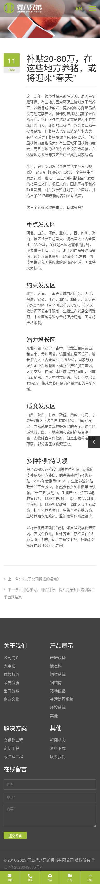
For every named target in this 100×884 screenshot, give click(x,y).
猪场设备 (58, 691)
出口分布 (11, 691)
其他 (54, 715)
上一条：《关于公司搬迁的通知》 (34, 578)
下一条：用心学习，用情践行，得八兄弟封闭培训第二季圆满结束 (49, 593)
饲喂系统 (58, 674)
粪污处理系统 (61, 699)
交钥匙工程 (13, 740)
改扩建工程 (13, 756)
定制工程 (11, 748)
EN (79, 8)
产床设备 (58, 657)
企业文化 (11, 699)
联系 (30, 880)
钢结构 (56, 682)
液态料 (56, 666)
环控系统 (58, 707)
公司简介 (11, 657)
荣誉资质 (11, 682)
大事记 (9, 666)
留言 (50, 880)
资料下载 (58, 748)
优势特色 (11, 674)
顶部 (90, 880)
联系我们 (58, 756)
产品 (69, 880)
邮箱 (10, 880)
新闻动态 (58, 740)
